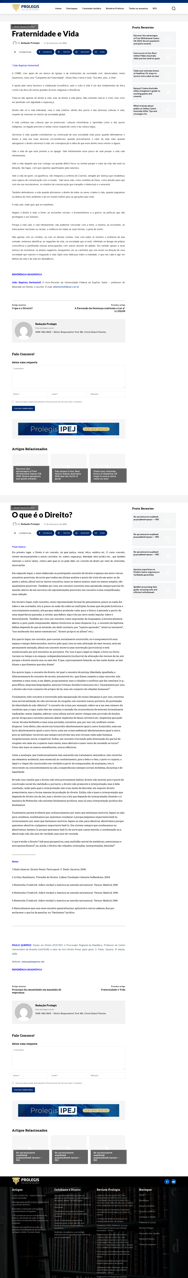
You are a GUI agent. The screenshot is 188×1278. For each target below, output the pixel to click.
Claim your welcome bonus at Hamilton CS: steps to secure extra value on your (105, 475)
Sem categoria (23, 463)
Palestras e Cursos (147, 1222)
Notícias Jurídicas (147, 1211)
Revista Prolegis (28, 26)
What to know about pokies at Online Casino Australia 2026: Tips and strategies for (145, 109)
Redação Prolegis (30, 43)
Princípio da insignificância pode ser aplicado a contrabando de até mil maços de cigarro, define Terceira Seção (29, 1229)
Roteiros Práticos (146, 1239)
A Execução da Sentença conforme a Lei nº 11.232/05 (100, 310)
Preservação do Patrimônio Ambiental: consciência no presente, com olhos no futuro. (113, 1212)
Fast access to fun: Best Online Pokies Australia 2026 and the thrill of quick (68, 475)
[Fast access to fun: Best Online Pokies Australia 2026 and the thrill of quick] (69, 467)
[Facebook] (166, 1181)
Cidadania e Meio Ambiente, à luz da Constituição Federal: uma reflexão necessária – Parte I (112, 1228)
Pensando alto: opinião (149, 1233)
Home (16, 26)
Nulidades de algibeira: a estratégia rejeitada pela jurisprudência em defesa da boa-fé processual (72, 1234)
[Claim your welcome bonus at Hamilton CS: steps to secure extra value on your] (107, 467)
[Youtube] (173, 1181)
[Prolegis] (25, 8)
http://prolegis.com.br (44, 328)
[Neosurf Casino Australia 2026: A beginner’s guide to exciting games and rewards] (168, 92)
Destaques (144, 1200)
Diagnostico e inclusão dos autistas (112, 1234)
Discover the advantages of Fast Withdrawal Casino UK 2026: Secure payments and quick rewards (28, 473)
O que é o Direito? (22, 308)
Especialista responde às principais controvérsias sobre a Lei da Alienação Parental (70, 1213)
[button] (172, 8)
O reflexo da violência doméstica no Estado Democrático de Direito (112, 1262)
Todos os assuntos (147, 1244)
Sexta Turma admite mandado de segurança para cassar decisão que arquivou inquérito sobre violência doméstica (69, 1224)
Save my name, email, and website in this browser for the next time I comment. (48, 402)
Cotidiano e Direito (147, 1217)
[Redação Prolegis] (15, 43)
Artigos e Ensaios (146, 1206)
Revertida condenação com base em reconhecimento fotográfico (27, 1210)
